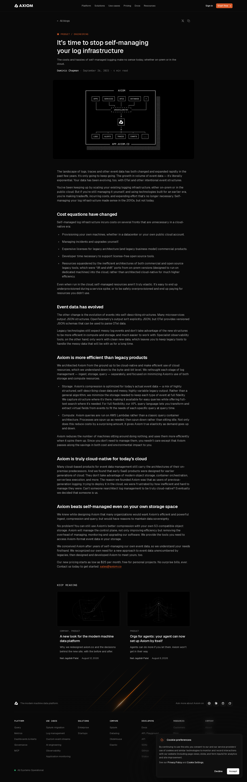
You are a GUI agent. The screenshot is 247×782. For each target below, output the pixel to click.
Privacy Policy (175, 762)
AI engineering (53, 744)
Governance (20, 744)
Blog (175, 733)
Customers (179, 727)
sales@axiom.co (111, 566)
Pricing (127, 5)
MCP (16, 750)
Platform (86, 5)
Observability (53, 750)
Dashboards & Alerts (25, 739)
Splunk (113, 727)
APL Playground (150, 733)
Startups (83, 733)
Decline (218, 771)
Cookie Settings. (195, 762)
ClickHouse (116, 739)
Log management (55, 733)
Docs (137, 5)
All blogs (63, 20)
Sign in (209, 5)
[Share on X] (182, 20)
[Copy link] (188, 20)
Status (145, 756)
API (143, 739)
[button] (209, 703)
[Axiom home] (23, 6)
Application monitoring (58, 756)
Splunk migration (55, 727)
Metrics (18, 733)
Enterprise (83, 727)
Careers (209, 733)
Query (17, 727)
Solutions (100, 5)
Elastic (113, 744)
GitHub (145, 750)
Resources (150, 5)
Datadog (114, 733)
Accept (233, 771)
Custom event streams (58, 739)
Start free (224, 5)
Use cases (114, 5)
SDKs (144, 744)
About (208, 727)
